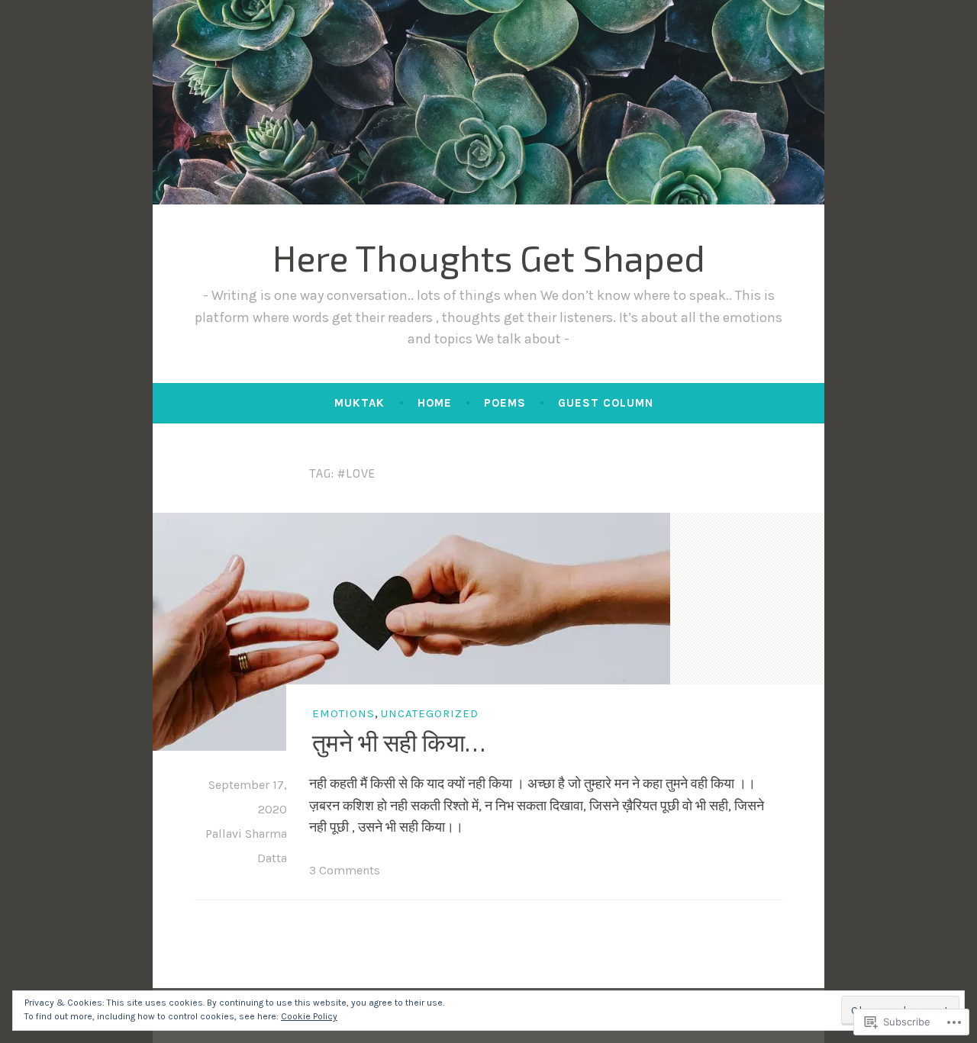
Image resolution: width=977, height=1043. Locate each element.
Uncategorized (430, 713)
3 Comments (344, 870)
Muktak (359, 403)
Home (435, 403)
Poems (505, 403)
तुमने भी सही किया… (398, 741)
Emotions (343, 713)
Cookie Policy (309, 1016)
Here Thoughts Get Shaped (488, 257)
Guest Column (605, 403)
